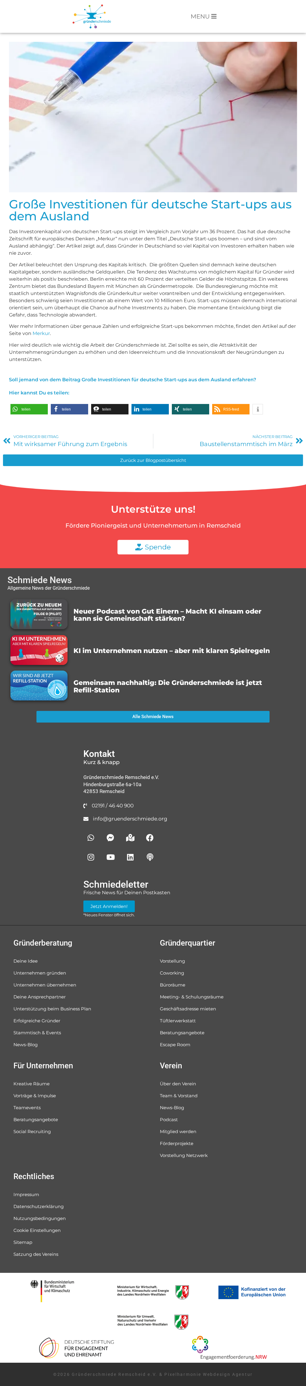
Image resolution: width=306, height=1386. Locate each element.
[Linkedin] (130, 857)
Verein (171, 1065)
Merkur (41, 333)
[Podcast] (150, 857)
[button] (29, 409)
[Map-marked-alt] (130, 837)
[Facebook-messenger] (110, 837)
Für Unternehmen (43, 1065)
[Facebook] (150, 837)
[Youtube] (110, 857)
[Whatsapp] (90, 837)
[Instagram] (90, 857)
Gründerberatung (42, 942)
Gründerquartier (187, 942)
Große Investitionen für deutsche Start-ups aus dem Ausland (150, 210)
